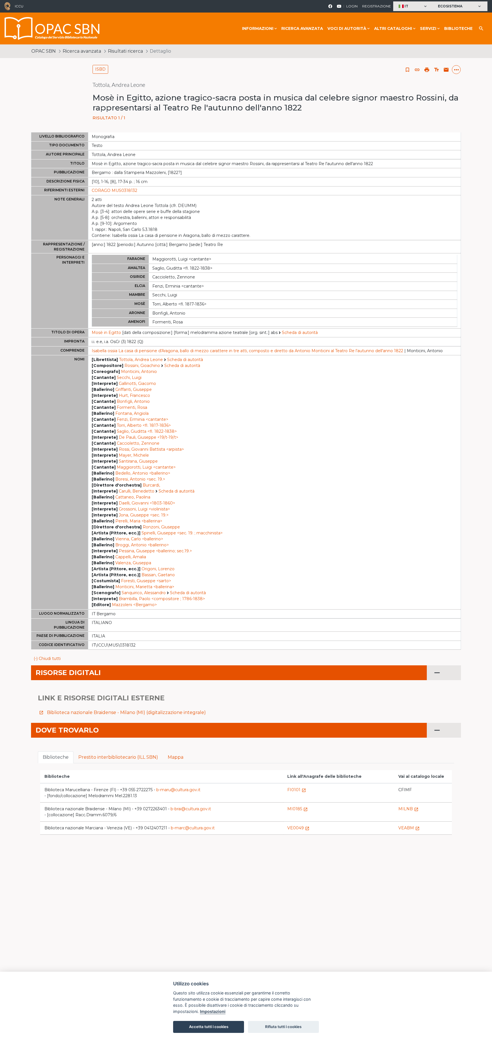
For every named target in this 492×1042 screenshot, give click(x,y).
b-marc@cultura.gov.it (193, 827)
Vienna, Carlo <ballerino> (139, 538)
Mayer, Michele (134, 455)
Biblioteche (458, 28)
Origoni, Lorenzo (158, 568)
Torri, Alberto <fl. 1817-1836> (144, 425)
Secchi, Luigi (129, 377)
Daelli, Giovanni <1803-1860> (147, 503)
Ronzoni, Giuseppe (161, 527)
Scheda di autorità (300, 332)
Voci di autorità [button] (346, 28)
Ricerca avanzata (302, 28)
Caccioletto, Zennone (138, 443)
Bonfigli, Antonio (133, 401)
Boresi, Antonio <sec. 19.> (140, 479)
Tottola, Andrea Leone (141, 359)
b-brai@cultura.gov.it (191, 808)
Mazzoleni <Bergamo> (134, 604)
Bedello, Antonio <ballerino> (142, 473)
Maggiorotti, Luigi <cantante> (146, 467)
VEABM (409, 827)
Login (352, 6)
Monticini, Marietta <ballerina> (144, 586)
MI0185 (297, 808)
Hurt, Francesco (134, 395)
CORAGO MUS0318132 (114, 190)
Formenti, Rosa (132, 407)
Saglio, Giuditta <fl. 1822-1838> (147, 431)
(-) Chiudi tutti (47, 658)
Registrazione (376, 6)
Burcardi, (151, 485)
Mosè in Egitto (106, 332)
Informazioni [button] (257, 28)
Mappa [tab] (175, 757)
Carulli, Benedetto (136, 491)
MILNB (408, 808)
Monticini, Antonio (139, 371)
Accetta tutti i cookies (208, 1026)
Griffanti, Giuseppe (133, 389)
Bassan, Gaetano (158, 574)
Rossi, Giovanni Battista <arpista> (151, 449)
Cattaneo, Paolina (132, 497)
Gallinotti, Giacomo (137, 383)
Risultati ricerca (125, 51)
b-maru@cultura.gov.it (178, 789)
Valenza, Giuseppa (133, 562)
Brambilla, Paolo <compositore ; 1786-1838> (162, 598)
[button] (413, 6)
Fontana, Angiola (132, 413)
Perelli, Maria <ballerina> (138, 521)
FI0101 (296, 789)
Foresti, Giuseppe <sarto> (146, 580)
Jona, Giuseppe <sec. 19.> (144, 515)
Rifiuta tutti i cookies (283, 1026)
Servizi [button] (428, 28)
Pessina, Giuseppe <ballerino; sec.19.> (155, 550)
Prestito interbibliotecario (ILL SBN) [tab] (118, 757)
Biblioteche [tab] (56, 757)
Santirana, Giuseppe (138, 461)
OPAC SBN (43, 51)
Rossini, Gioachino (142, 365)
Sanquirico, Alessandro (144, 592)
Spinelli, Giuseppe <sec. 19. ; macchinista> (182, 533)
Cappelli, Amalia (130, 556)
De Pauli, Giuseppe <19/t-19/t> (148, 437)
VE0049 (298, 827)
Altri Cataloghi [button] (393, 28)
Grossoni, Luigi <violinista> (144, 509)
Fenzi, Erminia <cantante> (142, 419)
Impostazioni (213, 1011)
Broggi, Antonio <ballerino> (142, 544)
